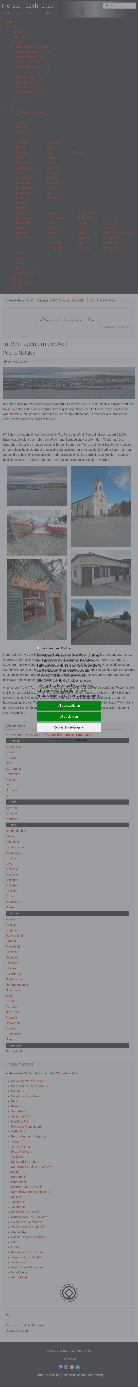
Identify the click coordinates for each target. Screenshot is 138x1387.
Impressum (85, 734)
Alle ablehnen (69, 716)
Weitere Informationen (60, 734)
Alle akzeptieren (69, 705)
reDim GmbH (81, 740)
